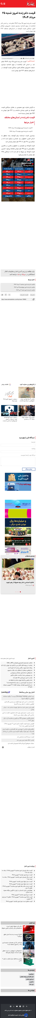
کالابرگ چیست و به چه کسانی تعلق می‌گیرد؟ (13, 935)
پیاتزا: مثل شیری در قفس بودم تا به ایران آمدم (20, 668)
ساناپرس (32, 982)
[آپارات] (9, 1006)
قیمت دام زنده (24, 295)
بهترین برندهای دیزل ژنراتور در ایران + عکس (12, 960)
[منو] (4, 4)
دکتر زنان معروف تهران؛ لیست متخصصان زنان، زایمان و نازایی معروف (12, 927)
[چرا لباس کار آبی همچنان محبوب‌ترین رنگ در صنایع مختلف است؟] (28, 945)
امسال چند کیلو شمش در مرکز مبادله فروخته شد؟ (19, 683)
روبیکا (23, 274)
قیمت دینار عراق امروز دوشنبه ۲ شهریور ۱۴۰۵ (20, 884)
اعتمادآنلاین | (31, 61)
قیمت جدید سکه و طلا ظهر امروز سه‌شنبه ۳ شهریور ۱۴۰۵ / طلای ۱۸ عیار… (17, 887)
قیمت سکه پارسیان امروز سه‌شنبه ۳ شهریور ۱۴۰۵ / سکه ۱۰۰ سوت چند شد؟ (17, 871)
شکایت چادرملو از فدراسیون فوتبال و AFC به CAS (19, 663)
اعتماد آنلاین (11, 1010)
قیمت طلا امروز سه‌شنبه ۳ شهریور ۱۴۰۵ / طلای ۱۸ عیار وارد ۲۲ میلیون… (17, 898)
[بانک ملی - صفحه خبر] (18, 477)
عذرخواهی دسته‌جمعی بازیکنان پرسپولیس (21, 673)
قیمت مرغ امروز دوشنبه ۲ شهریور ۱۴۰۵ (22, 875)
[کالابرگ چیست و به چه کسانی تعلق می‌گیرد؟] (28, 937)
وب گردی (31, 923)
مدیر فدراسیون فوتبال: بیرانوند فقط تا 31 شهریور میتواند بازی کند (17, 686)
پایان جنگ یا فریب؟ (28, 582)
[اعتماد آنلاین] (30, 4)
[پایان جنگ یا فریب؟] (18, 569)
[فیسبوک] (5, 295)
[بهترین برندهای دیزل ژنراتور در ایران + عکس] (28, 962)
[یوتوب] (16, 1006)
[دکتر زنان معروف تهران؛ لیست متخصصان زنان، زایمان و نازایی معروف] (28, 929)
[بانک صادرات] (18, 504)
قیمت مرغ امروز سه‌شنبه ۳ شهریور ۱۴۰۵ (22, 895)
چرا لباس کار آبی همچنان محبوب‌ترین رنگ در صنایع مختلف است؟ (12, 943)
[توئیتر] (12, 1006)
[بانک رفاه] (18, 550)
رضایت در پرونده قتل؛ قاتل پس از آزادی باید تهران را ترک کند (16, 665)
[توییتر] (9, 295)
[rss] (26, 1006)
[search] (2, 4)
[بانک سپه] (18, 522)
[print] (21, 58)
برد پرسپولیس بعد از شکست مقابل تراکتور (21, 675)
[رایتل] (18, 513)
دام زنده (32, 295)
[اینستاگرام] (22, 1006)
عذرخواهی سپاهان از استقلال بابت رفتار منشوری (20, 670)
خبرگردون (31, 974)
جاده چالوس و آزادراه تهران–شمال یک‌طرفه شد (20, 680)
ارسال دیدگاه (28, 469)
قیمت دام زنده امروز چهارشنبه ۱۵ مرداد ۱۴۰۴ (19, 128)
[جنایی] (18, 541)
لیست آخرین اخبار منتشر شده (8, 658)
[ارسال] (23, 58)
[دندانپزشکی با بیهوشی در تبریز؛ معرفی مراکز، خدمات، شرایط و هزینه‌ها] (28, 954)
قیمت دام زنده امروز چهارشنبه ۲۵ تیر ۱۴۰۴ (24, 287)
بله (18, 274)
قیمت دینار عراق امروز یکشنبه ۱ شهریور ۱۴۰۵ (20, 881)
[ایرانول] (18, 531)
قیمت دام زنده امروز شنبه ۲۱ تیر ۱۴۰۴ (25, 290)
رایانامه (33, 449)
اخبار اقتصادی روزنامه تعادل (27, 977)
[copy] (33, 299)
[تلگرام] (2, 295)
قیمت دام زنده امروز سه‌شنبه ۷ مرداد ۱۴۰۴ (24, 284)
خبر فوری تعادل (30, 979)
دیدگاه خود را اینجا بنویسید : (27, 455)
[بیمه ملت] (18, 486)
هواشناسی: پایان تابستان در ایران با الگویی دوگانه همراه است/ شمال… (18, 891)
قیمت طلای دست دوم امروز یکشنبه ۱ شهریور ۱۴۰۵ (19, 901)
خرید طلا (32, 984)
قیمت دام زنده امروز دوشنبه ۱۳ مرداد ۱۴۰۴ (20, 131)
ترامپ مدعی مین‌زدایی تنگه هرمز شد (22, 678)
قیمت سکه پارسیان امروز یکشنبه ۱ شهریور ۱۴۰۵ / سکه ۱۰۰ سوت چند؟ (17, 878)
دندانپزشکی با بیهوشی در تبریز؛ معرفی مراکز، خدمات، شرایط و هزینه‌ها (12, 952)
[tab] (20, 591)
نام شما (33, 442)
